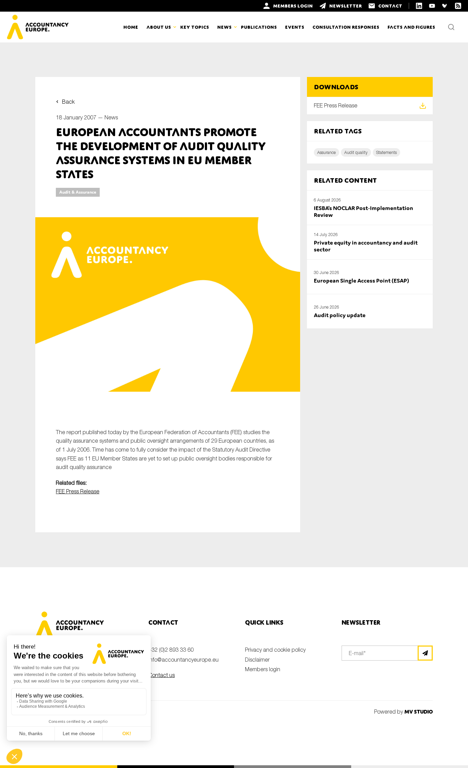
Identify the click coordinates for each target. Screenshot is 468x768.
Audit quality (356, 152)
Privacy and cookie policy (275, 650)
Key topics (194, 27)
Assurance (326, 152)
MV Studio (418, 711)
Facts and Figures (411, 27)
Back (68, 102)
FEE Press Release (77, 491)
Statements (386, 152)
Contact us (161, 675)
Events (294, 27)
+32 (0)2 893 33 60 (171, 650)
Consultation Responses (345, 27)
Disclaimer (257, 659)
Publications (259, 27)
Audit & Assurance (77, 192)
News (111, 117)
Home (130, 27)
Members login (262, 669)
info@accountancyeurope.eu (183, 659)
